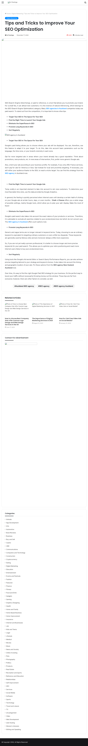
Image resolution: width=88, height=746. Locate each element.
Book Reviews (11, 533)
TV (7, 709)
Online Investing (11, 653)
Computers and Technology (15, 553)
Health (8, 606)
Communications (12, 549)
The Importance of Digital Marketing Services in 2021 (42, 319)
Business (9, 536)
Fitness (8, 589)
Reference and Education (15, 676)
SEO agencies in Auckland (56, 108)
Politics (8, 663)
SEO (7, 686)
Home (8, 13)
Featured (9, 583)
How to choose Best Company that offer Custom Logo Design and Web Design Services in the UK (17, 321)
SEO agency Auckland (64, 286)
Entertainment (11, 573)
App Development (12, 523)
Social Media (10, 693)
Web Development (12, 719)
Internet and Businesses (14, 623)
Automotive (10, 529)
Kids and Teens (11, 629)
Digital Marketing (17, 13)
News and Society (12, 649)
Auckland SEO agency (25, 286)
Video (8, 716)
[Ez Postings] (12, 2)
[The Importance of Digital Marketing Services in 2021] (44, 309)
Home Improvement (13, 616)
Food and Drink (11, 593)
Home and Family (12, 609)
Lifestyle (9, 636)
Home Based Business (14, 613)
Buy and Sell (10, 539)
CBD (7, 546)
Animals (9, 519)
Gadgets (9, 596)
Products (9, 666)
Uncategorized (11, 713)
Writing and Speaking (13, 729)
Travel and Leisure (12, 706)
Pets (7, 656)
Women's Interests (12, 726)
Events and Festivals (13, 576)
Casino (8, 543)
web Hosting (10, 723)
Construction (10, 556)
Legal (8, 633)
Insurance (9, 619)
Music (8, 646)
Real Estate (10, 669)
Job (7, 626)
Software (9, 696)
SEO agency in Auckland (18, 222)
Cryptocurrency (11, 559)
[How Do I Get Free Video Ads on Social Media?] (71, 309)
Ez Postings (10, 35)
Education (9, 569)
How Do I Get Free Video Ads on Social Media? (70, 319)
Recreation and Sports (14, 673)
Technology (10, 703)
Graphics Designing (13, 603)
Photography (10, 659)
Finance (9, 586)
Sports (8, 699)
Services (9, 689)
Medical (9, 639)
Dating (8, 563)
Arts (7, 526)
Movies (8, 643)
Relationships (10, 679)
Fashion (9, 579)
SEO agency (10, 173)
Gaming (8, 599)
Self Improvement (12, 683)
